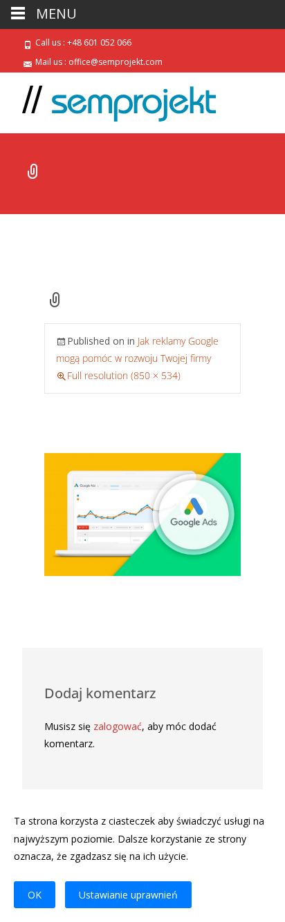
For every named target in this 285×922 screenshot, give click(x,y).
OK (35, 894)
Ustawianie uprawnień (128, 894)
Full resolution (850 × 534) (124, 375)
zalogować (117, 726)
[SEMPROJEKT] (108, 100)
